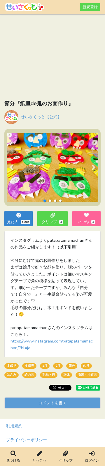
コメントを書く (52, 403)
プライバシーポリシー (26, 440)
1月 (44, 365)
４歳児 (29, 365)
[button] (11, 167)
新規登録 (90, 6)
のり (86, 365)
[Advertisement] (52, 58)
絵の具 (29, 375)
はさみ (11, 375)
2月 (57, 365)
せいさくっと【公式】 (41, 117)
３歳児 (11, 365)
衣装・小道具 (87, 375)
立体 (66, 375)
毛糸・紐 (48, 375)
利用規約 (14, 426)
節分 (72, 365)
